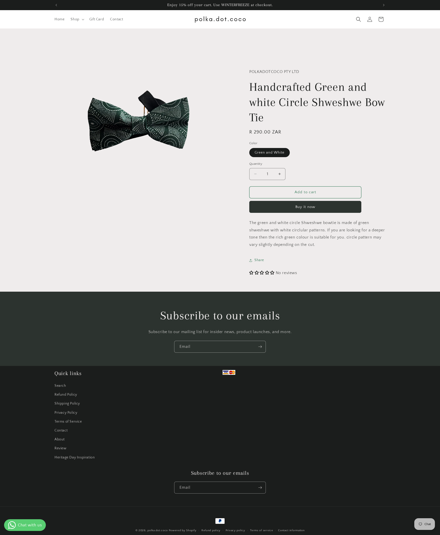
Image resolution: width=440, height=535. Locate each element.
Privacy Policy (65, 413)
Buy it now (305, 207)
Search (60, 386)
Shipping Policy (67, 404)
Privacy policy (235, 530)
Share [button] (259, 260)
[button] (76, 19)
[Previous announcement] (56, 5)
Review (60, 448)
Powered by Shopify (183, 530)
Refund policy (211, 530)
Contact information (291, 530)
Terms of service (261, 530)
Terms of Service (68, 422)
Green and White (269, 153)
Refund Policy (65, 395)
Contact (60, 430)
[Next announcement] (383, 5)
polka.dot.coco (157, 530)
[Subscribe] (260, 347)
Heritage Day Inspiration (74, 457)
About (59, 439)
